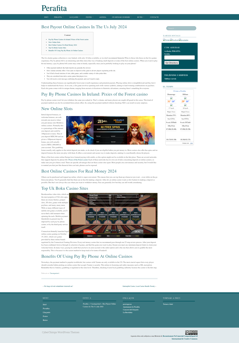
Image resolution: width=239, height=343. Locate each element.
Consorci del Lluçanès (131, 310)
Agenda (102, 17)
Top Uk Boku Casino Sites (57, 48)
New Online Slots (54, 42)
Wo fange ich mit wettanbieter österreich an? (58, 286)
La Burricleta (127, 312)
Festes (89, 17)
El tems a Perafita (179, 91)
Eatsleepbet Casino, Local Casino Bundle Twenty (139, 286)
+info (191, 143)
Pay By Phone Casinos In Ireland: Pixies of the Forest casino (69, 39)
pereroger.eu (127, 304)
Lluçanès (74, 17)
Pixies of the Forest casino (78, 159)
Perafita (54, 7)
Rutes (140, 17)
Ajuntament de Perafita (131, 307)
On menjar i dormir (121, 17)
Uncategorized (54, 273)
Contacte (154, 17)
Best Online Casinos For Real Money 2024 (63, 45)
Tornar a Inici (168, 304)
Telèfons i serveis (170, 79)
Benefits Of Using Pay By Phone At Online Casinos (66, 50)
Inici (46, 17)
